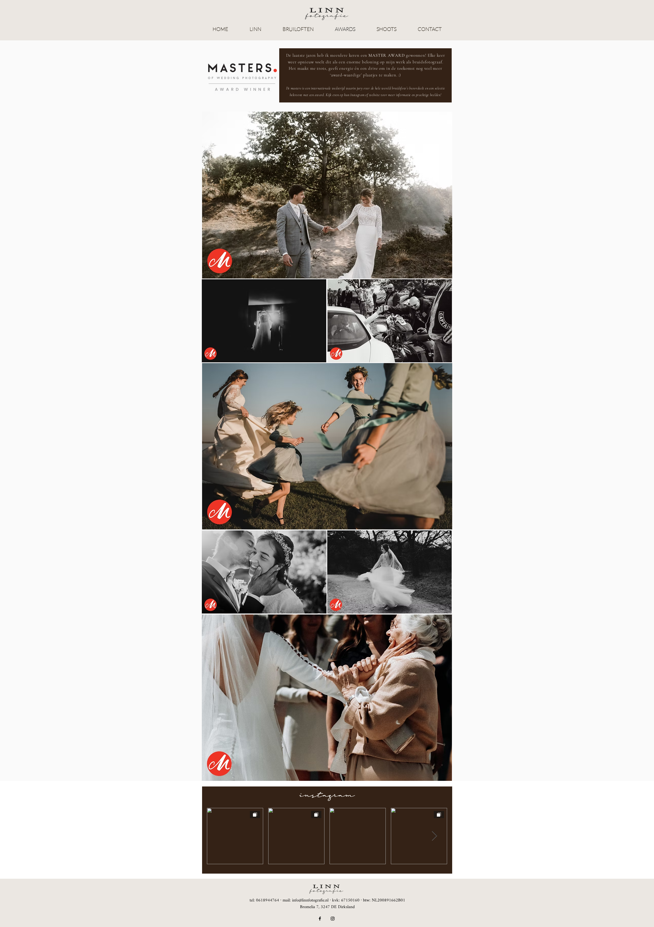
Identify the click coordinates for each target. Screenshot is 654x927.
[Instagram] (332, 918)
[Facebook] (319, 918)
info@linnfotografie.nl (310, 900)
